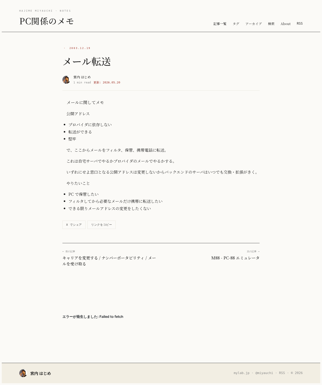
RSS (300, 23)
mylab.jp (241, 373)
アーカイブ (253, 23)
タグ (236, 23)
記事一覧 (219, 23)
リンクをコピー (101, 224)
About (286, 23)
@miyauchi (264, 373)
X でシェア (74, 224)
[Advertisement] (161, 290)
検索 (271, 23)
